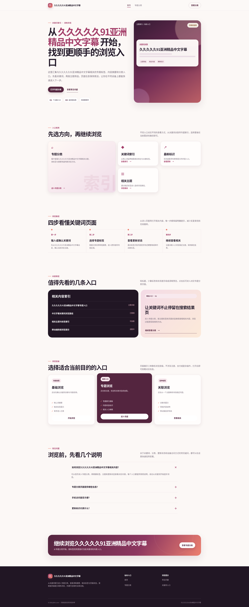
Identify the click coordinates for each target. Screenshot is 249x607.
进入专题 (124, 416)
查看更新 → (169, 161)
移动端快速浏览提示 (60, 329)
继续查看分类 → (152, 330)
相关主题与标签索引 (60, 321)
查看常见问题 (72, 89)
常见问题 (165, 579)
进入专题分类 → (58, 188)
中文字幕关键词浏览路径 (62, 313)
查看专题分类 (187, 545)
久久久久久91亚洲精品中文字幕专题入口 (69, 305)
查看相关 (177, 418)
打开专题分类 (55, 89)
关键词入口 (166, 585)
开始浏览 (71, 418)
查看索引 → (126, 161)
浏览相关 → (126, 188)
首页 (129, 5)
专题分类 (138, 5)
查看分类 (194, 5)
